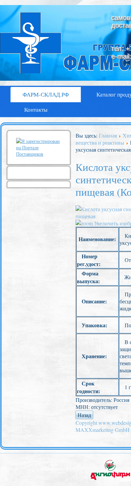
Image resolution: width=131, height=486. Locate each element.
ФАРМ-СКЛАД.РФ (46, 94)
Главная (108, 135)
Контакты (35, 109)
